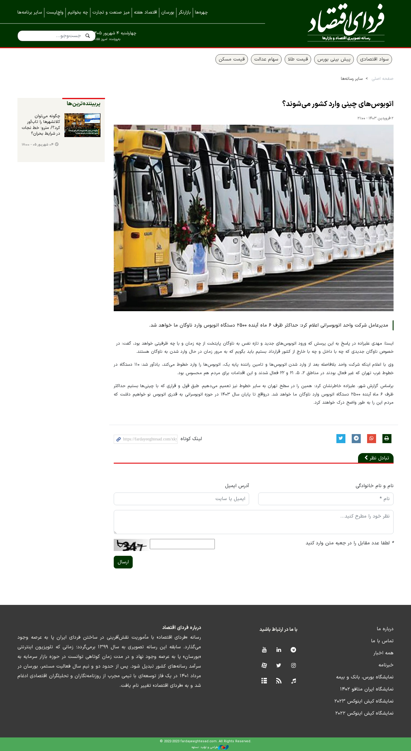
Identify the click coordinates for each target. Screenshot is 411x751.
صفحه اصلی (383, 79)
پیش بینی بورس (334, 59)
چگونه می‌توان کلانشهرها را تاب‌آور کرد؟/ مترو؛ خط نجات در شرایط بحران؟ (41, 125)
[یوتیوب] (264, 650)
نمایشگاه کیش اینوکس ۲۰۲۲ (364, 713)
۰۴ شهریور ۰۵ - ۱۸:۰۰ (38, 144)
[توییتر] (279, 666)
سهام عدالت (266, 59)
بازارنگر (184, 12)
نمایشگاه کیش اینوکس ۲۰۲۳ (364, 701)
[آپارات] (264, 666)
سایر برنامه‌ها (29, 12)
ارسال (123, 562)
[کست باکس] (293, 681)
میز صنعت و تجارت (111, 12)
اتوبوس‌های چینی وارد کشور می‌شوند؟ (338, 104)
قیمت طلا (298, 59)
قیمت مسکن (232, 59)
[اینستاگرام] (293, 666)
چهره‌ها (201, 12)
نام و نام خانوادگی (375, 486)
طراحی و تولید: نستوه (205, 747)
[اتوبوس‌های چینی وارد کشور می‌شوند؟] (254, 218)
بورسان (167, 12)
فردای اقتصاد (338, 23)
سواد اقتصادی (374, 59)
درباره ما (385, 629)
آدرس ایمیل (237, 486)
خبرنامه (386, 665)
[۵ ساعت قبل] (82, 125)
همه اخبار (383, 653)
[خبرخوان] (279, 681)
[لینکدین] (279, 650)
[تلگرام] (293, 650)
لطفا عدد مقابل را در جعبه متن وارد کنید (350, 543)
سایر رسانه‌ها (352, 79)
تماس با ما (382, 641)
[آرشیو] (264, 681)
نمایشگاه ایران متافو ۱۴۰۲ (367, 689)
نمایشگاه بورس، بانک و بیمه (365, 677)
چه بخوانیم (78, 12)
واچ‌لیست (54, 12)
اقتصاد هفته (145, 12)
